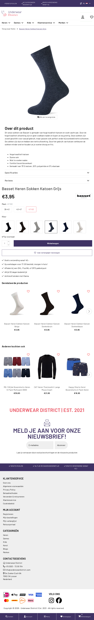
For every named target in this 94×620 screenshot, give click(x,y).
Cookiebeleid (8, 503)
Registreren (8, 514)
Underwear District (13, 563)
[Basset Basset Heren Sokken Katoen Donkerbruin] (22, 227)
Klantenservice (9, 500)
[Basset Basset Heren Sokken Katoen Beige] (80, 227)
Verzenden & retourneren (13, 496)
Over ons (7, 483)
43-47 (19, 209)
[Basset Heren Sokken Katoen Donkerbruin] (47, 303)
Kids (5, 542)
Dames (6, 538)
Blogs (5, 549)
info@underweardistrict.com (17, 570)
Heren (5, 535)
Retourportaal (9, 524)
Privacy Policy (9, 489)
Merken (6, 552)
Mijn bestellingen (10, 517)
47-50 (31, 209)
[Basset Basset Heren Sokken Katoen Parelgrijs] (37, 227)
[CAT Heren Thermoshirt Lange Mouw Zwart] (47, 367)
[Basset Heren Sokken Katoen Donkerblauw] (77, 303)
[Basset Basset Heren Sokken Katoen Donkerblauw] (65, 227)
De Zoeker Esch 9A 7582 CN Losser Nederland (12, 576)
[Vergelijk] (81, 3)
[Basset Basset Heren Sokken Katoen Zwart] (8, 227)
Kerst (5, 545)
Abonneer (61, 445)
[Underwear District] (12, 13)
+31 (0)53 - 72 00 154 (14, 566)
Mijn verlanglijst (10, 521)
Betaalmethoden (10, 493)
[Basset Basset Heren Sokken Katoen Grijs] (51, 227)
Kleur (4, 216)
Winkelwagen (53, 243)
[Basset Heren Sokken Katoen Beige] (17, 303)
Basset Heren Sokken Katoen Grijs (32, 29)
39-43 (6, 209)
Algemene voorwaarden (13, 486)
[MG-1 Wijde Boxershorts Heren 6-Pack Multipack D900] (17, 367)
